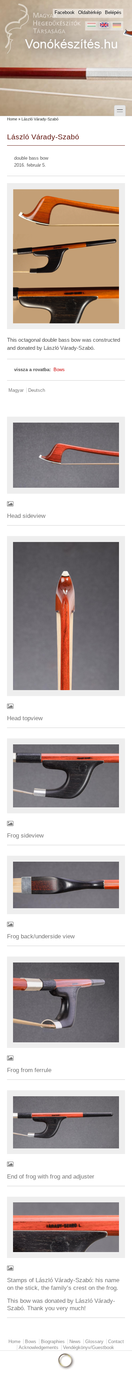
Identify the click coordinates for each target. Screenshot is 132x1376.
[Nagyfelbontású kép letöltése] (66, 505)
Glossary (94, 1341)
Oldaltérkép (89, 12)
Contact (116, 1341)
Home (12, 119)
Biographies (53, 1341)
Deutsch (36, 390)
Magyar (16, 390)
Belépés (113, 12)
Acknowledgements (38, 1347)
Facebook (65, 12)
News (75, 1341)
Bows (59, 369)
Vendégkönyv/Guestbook (88, 1347)
